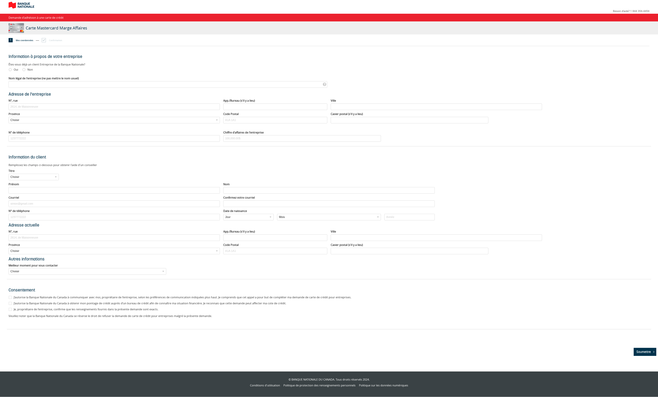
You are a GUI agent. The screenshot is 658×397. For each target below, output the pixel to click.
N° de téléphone (19, 132)
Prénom (14, 184)
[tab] (24, 40)
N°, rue (13, 100)
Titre (12, 171)
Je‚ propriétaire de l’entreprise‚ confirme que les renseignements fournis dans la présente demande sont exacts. (86, 309)
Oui (16, 69)
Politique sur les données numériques (383, 385)
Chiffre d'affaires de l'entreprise (243, 132)
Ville (333, 100)
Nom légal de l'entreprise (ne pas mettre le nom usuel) (44, 78)
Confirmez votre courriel (239, 197)
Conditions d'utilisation (265, 385)
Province (14, 114)
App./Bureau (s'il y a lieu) (239, 100)
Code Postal (231, 114)
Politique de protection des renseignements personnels (319, 385)
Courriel (14, 197)
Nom (226, 184)
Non (30, 69)
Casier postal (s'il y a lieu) (347, 114)
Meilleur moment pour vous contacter (33, 265)
